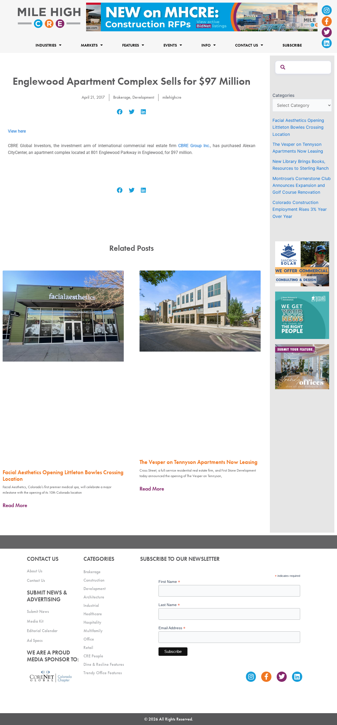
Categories (283, 95)
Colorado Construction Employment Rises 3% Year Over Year (299, 209)
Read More (15, 505)
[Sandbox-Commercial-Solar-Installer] (302, 263)
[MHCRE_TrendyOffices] (302, 366)
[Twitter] (327, 32)
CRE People (93, 656)
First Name (169, 581)
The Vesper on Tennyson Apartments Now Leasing (198, 462)
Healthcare (92, 614)
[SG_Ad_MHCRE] (302, 315)
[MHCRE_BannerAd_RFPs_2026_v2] (202, 16)
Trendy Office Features (102, 673)
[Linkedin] (327, 43)
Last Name (169, 604)
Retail (88, 647)
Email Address (171, 628)
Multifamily (93, 630)
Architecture (93, 597)
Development (143, 97)
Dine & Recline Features (103, 664)
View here (17, 131)
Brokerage (121, 97)
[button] (120, 112)
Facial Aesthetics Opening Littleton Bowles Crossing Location (63, 475)
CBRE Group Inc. (194, 145)
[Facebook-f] (327, 21)
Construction (94, 580)
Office (88, 639)
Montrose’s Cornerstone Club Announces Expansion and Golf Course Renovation (301, 185)
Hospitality (92, 622)
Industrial (91, 605)
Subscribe (292, 45)
